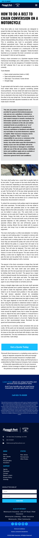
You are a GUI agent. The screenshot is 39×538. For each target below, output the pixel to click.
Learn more (7, 382)
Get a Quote (7, 456)
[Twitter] (16, 524)
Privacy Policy (7, 477)
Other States (24, 459)
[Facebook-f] (19, 524)
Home (5, 454)
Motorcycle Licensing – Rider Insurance (19, 516)
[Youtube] (23, 524)
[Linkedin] (26, 524)
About (5, 458)
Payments (6, 471)
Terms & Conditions (19, 529)
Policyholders (7, 460)
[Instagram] (12, 524)
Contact (5, 473)
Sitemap (5, 479)
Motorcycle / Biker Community (19, 519)
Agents (5, 469)
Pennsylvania (24, 457)
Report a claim (7, 475)
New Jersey (24, 455)
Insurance (6, 462)
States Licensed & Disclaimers (19, 531)
